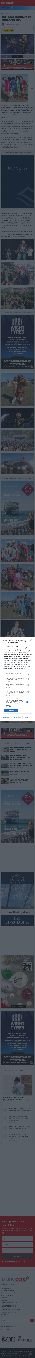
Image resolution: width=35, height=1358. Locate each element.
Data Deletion (7, 717)
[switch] (27, 679)
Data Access (17, 717)
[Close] (31, 641)
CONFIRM (10, 710)
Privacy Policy (28, 717)
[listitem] (17, 674)
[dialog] (17, 679)
